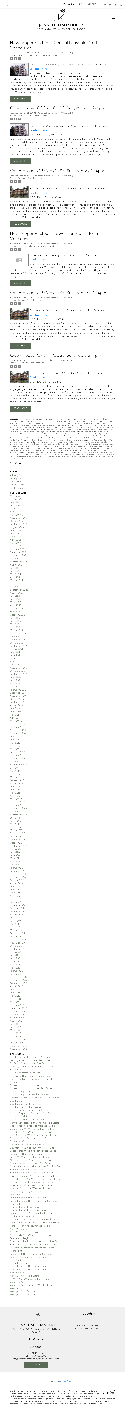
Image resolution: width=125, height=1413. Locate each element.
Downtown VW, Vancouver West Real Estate (49, 434)
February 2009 (18, 1040)
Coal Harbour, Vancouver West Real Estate (59, 429)
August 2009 (17, 1021)
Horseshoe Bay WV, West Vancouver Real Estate (55, 440)
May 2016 (15, 793)
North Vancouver (65, 448)
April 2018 (15, 746)
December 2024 (18, 552)
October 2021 (17, 643)
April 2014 (15, 862)
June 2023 (15, 599)
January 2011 (17, 974)
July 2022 (15, 618)
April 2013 (15, 896)
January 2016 (17, 805)
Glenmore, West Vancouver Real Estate (98, 436)
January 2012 (17, 937)
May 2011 (14, 962)
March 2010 (16, 1002)
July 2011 (14, 955)
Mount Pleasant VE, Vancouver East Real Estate (34, 1223)
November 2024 (18, 555)
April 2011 (15, 965)
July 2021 (15, 652)
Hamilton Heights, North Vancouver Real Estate (35, 1176)
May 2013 (15, 893)
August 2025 (17, 527)
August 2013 (16, 883)
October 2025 (17, 521)
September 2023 (19, 590)
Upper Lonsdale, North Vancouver (35, 454)
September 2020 (19, 674)
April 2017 (15, 774)
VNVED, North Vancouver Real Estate (23, 457)
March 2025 (16, 543)
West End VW (42, 457)
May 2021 (15, 659)
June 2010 (15, 993)
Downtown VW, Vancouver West (21, 434)
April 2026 (15, 512)
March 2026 (16, 515)
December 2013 (18, 874)
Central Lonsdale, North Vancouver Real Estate (37, 55)
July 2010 (15, 990)
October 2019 (17, 699)
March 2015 (16, 830)
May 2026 (15, 509)
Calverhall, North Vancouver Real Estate (63, 423)
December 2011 (18, 940)
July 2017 (15, 768)
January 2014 (17, 871)
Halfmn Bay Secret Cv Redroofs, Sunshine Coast (87, 438)
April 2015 (15, 827)
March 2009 (16, 1037)
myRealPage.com (67, 1381)
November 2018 (18, 733)
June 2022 (15, 621)
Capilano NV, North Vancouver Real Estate (32, 1107)
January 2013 (17, 902)
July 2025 (15, 531)
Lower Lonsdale (88, 442)
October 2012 (17, 908)
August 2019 (16, 705)
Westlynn (81, 457)
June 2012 (15, 921)
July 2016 (15, 787)
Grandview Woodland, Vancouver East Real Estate (28, 438)
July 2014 (15, 852)
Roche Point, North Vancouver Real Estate (55, 452)
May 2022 (15, 624)
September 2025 (19, 524)
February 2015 (17, 833)
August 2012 (16, 915)
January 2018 (17, 755)
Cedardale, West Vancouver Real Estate (30, 427)
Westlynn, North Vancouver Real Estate (30, 1295)
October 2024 (17, 559)
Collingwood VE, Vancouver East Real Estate (91, 429)
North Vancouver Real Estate (82, 448)
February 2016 (17, 802)
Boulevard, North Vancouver (50, 421)
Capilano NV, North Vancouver (31, 178)
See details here (38, 69)
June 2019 (15, 712)
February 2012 (17, 933)
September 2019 (18, 702)
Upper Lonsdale (16, 454)
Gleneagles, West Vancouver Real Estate (69, 436)
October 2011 (16, 946)
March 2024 (16, 580)
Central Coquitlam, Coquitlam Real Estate (60, 427)
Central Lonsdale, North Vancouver (32, 116)
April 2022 (15, 627)
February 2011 (17, 971)
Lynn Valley (56, 444)
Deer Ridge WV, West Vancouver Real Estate (51, 432)
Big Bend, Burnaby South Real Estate (90, 419)
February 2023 (18, 612)
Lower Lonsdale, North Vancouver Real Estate (37, 246)
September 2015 (18, 815)
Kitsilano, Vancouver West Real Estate (43, 442)
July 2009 (15, 1024)
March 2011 (15, 968)
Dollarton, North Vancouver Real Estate (82, 432)
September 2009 (19, 1018)
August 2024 (17, 565)
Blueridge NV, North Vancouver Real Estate (32, 1067)
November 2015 (18, 808)
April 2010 (15, 999)
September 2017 (18, 765)
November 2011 (18, 943)
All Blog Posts (17, 475)
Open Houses (17, 485)
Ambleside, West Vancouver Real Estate (34, 419)
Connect (91, 4)
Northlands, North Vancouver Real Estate (31, 1235)
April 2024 (15, 577)
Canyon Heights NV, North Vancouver (30, 1095)
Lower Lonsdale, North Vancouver (28, 1198)
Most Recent (16, 496)
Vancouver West (87, 454)
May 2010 (15, 996)
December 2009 (18, 1008)
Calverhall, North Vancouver (38, 423)
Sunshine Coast (107, 452)
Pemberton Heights (26, 450)
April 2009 (15, 1033)
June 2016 (15, 790)
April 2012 (15, 927)
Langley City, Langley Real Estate (70, 442)
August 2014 (16, 849)
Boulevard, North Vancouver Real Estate (75, 421)
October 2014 (17, 843)
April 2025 (15, 540)
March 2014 (16, 865)
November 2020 (19, 668)
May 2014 (15, 858)
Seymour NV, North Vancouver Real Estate (86, 452)
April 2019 (15, 718)
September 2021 (18, 646)
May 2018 (15, 743)
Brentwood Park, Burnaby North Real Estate (32, 1079)
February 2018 (17, 752)
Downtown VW (102, 432)
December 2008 (18, 1046)
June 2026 (15, 506)
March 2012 (16, 930)
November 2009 (19, 1012)
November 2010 (18, 980)
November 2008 (18, 1049)
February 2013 (17, 899)
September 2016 (18, 780)
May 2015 (15, 824)
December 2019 (18, 693)
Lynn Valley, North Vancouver (72, 444)
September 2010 (19, 983)
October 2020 (17, 671)
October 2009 (17, 1015)
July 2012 (15, 918)
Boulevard (35, 421)
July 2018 (15, 737)
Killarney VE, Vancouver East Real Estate (31, 1185)
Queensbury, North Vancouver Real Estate (32, 1248)
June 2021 (15, 655)
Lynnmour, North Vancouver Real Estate (24, 446)
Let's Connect (35, 1365)
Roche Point (35, 452)
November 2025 (18, 518)
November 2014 (18, 840)
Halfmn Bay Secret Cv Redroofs (58, 438)
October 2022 (17, 615)
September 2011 (18, 949)
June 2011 (15, 958)
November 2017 (18, 759)
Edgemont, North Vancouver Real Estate (31, 1154)
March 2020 (16, 687)
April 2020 (15, 684)
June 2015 (15, 821)
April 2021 (15, 662)
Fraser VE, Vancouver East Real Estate (40, 436)
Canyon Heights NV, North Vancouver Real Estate (36, 425)
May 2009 (15, 1030)
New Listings (16, 482)
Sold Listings (16, 488)
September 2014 (18, 846)
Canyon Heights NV (85, 423)
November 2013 (18, 877)
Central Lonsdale (82, 427)
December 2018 (18, 730)
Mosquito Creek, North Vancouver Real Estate (82, 446)
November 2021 (18, 640)
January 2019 (17, 727)
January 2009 (17, 1043)
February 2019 (17, 724)
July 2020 (15, 677)
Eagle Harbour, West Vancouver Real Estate (81, 434)
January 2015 (17, 837)
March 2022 (16, 630)
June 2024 (15, 571)
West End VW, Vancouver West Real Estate (63, 457)
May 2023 (15, 602)
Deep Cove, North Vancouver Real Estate (31, 1132)
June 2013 (15, 890)
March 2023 (16, 609)
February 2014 (17, 868)
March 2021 (16, 665)
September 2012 (18, 912)
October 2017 (17, 762)
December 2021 (18, 637)
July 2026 (15, 502)
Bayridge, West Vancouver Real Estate (62, 419)
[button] (105, 5)
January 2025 (17, 549)
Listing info (15, 479)
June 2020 (16, 680)
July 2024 (15, 568)
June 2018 (15, 740)
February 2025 (18, 546)
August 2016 (16, 784)
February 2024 (18, 584)
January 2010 (17, 1005)
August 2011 (16, 952)
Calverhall (23, 423)
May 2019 (15, 715)
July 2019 (15, 708)
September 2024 (19, 562)
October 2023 (17, 587)
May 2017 (15, 771)
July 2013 (15, 887)
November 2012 (18, 905)
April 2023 (15, 605)
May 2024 (15, 574)
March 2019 (16, 721)
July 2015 (15, 818)
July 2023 (15, 596)
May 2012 (15, 924)
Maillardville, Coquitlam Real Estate (52, 446)
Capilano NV (59, 425)
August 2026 (17, 499)
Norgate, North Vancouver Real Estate (44, 448)
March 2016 (16, 799)
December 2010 (18, 977)
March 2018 (16, 749)
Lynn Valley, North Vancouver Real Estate (98, 444)
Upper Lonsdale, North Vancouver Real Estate (64, 454)
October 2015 (17, 812)
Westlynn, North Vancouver (96, 457)
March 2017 (16, 777)
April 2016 (15, 796)
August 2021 (16, 649)
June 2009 (16, 1027)
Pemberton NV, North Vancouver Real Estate (85, 450)
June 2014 (15, 855)
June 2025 (15, 534)
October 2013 (17, 880)
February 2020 (18, 690)
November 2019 (18, 696)
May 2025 (15, 537)
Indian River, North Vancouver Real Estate (87, 440)
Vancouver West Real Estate (104, 454)
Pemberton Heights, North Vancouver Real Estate (51, 450)
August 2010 (16, 986)
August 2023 (17, 593)
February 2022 (18, 634)
